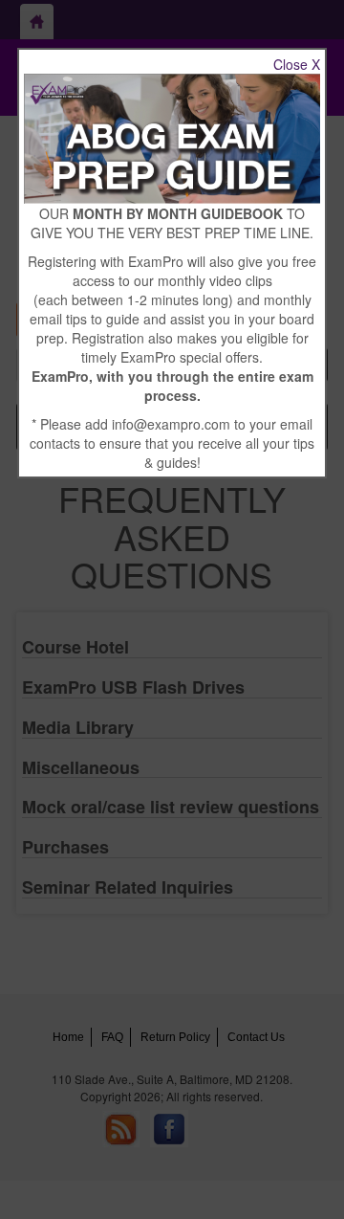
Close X (296, 64)
